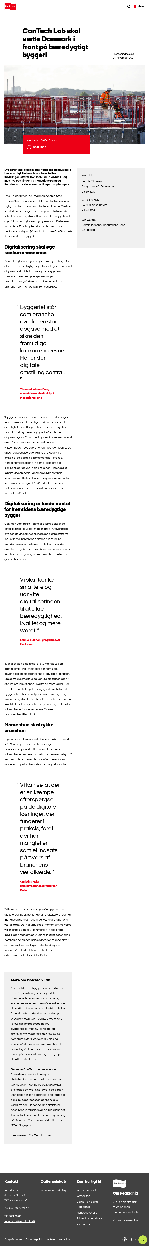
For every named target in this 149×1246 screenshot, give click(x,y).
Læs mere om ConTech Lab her (31, 1135)
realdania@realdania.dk (19, 1221)
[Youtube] (133, 1239)
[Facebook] (124, 1239)
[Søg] (129, 6)
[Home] (10, 6)
